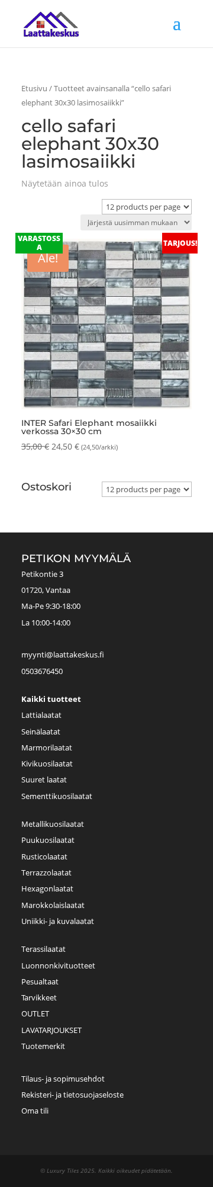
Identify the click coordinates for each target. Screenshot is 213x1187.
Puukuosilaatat (48, 840)
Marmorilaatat (46, 747)
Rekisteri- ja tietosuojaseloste (72, 1094)
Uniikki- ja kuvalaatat (57, 921)
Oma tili (35, 1110)
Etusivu (34, 88)
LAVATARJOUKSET (51, 1030)
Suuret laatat (44, 779)
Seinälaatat (40, 731)
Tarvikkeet (39, 997)
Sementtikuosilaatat (56, 796)
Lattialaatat (41, 715)
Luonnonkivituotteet (58, 965)
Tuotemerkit (43, 1046)
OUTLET (35, 1013)
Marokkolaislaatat (53, 905)
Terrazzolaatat (46, 872)
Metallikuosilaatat (52, 824)
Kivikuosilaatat (47, 763)
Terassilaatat (43, 949)
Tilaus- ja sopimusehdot (63, 1078)
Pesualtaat (40, 981)
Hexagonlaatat (47, 888)
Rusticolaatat (44, 856)
